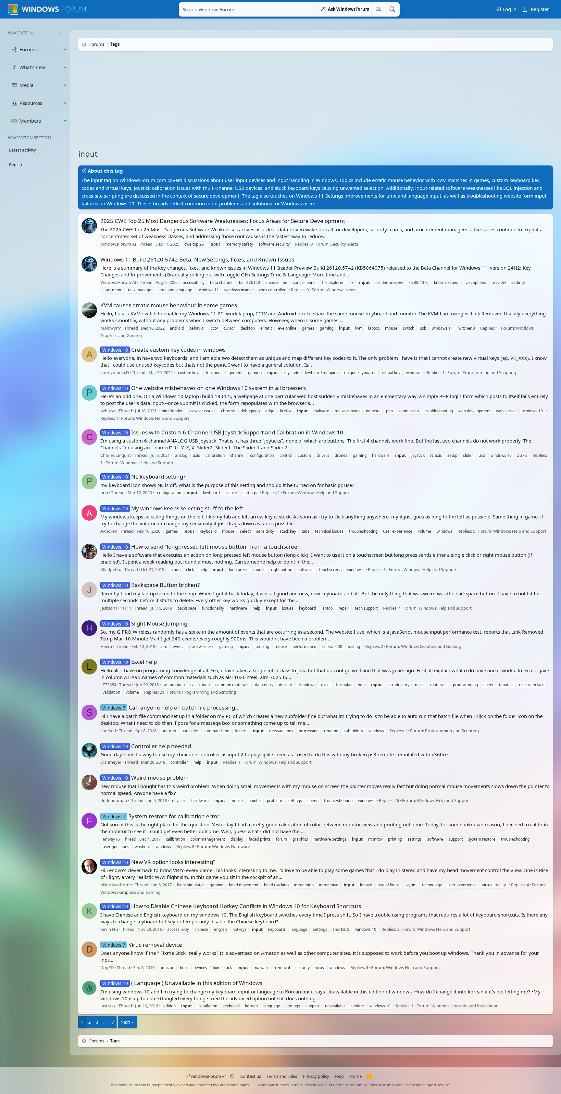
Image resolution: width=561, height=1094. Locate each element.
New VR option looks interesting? (158, 862)
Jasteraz (108, 1006)
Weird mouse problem (145, 777)
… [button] (104, 1022)
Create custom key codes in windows (164, 349)
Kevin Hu (109, 929)
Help (339, 1076)
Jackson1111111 (115, 608)
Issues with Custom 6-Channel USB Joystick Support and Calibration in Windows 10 (222, 432)
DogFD (107, 967)
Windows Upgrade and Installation (465, 1006)
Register (17, 164)
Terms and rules (282, 1076)
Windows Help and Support (162, 418)
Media (26, 85)
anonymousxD (114, 372)
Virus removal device (142, 944)
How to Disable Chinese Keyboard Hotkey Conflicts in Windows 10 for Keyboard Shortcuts (231, 906)
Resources (30, 103)
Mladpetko (110, 569)
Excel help (129, 661)
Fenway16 (110, 839)
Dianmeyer (110, 762)
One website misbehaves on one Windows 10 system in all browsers (204, 388)
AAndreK (108, 531)
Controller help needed (146, 746)
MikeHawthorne (116, 885)
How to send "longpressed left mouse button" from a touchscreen (201, 546)
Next (125, 1022)
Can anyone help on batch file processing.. (170, 707)
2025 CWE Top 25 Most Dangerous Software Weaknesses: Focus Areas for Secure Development (222, 221)
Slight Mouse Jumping (144, 623)
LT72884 (108, 685)
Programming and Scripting (489, 372)
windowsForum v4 (209, 1076)
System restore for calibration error (160, 816)
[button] (65, 49)
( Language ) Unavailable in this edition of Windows (182, 983)
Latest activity (22, 150)
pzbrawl (108, 411)
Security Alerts (344, 244)
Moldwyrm (110, 328)
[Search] (392, 9)
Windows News (341, 290)
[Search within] (378, 9)
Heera (106, 646)
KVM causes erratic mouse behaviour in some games (168, 305)
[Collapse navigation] (61, 33)
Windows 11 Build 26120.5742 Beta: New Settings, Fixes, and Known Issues (197, 259)
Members (30, 120)
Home (356, 1076)
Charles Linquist (115, 455)
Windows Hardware (231, 846)
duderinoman (113, 801)
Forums (28, 49)
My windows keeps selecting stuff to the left (172, 508)
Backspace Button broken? (151, 585)
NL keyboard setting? (143, 476)
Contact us (250, 1076)
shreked (108, 731)
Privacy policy (316, 1076)
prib (104, 493)
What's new (32, 67)
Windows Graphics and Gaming (431, 646)
